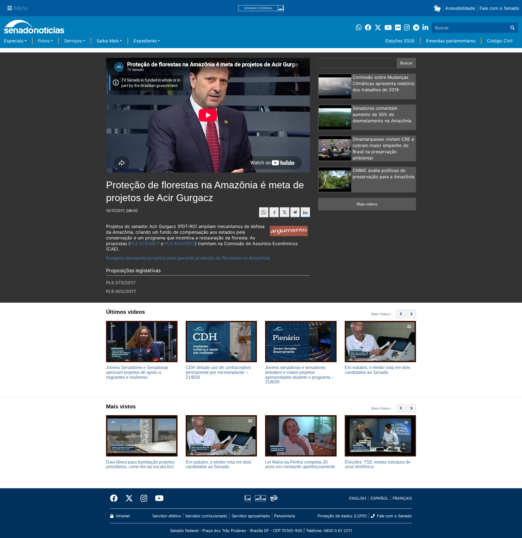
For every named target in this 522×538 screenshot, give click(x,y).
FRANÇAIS (402, 498)
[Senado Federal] (261, 8)
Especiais (13, 40)
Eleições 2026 (400, 40)
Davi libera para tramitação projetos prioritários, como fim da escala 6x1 (140, 464)
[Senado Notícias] (34, 28)
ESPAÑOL (380, 498)
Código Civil (499, 40)
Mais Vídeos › (381, 314)
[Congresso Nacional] (260, 498)
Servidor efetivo (166, 516)
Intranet (122, 516)
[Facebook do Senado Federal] (116, 498)
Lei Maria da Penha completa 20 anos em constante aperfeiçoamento (300, 464)
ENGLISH (357, 498)
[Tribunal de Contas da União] (274, 498)
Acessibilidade (460, 8)
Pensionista (284, 516)
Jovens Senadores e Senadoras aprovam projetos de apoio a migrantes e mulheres (137, 372)
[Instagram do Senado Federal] (144, 498)
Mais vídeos (367, 204)
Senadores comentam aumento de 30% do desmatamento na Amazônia (382, 114)
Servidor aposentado (251, 516)
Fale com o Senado (499, 8)
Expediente (145, 40)
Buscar (406, 63)
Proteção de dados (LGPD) (342, 516)
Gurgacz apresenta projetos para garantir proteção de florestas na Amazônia (188, 258)
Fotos (43, 40)
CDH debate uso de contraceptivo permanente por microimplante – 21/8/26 (218, 372)
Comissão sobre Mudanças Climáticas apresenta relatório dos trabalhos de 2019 (384, 83)
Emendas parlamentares (451, 40)
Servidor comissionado (206, 516)
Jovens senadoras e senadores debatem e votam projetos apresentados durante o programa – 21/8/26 (299, 374)
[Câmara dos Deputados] (247, 498)
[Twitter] (129, 498)
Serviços (73, 40)
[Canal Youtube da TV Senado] (157, 498)
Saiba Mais (108, 40)
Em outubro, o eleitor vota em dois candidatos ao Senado (377, 370)
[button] (438, 8)
